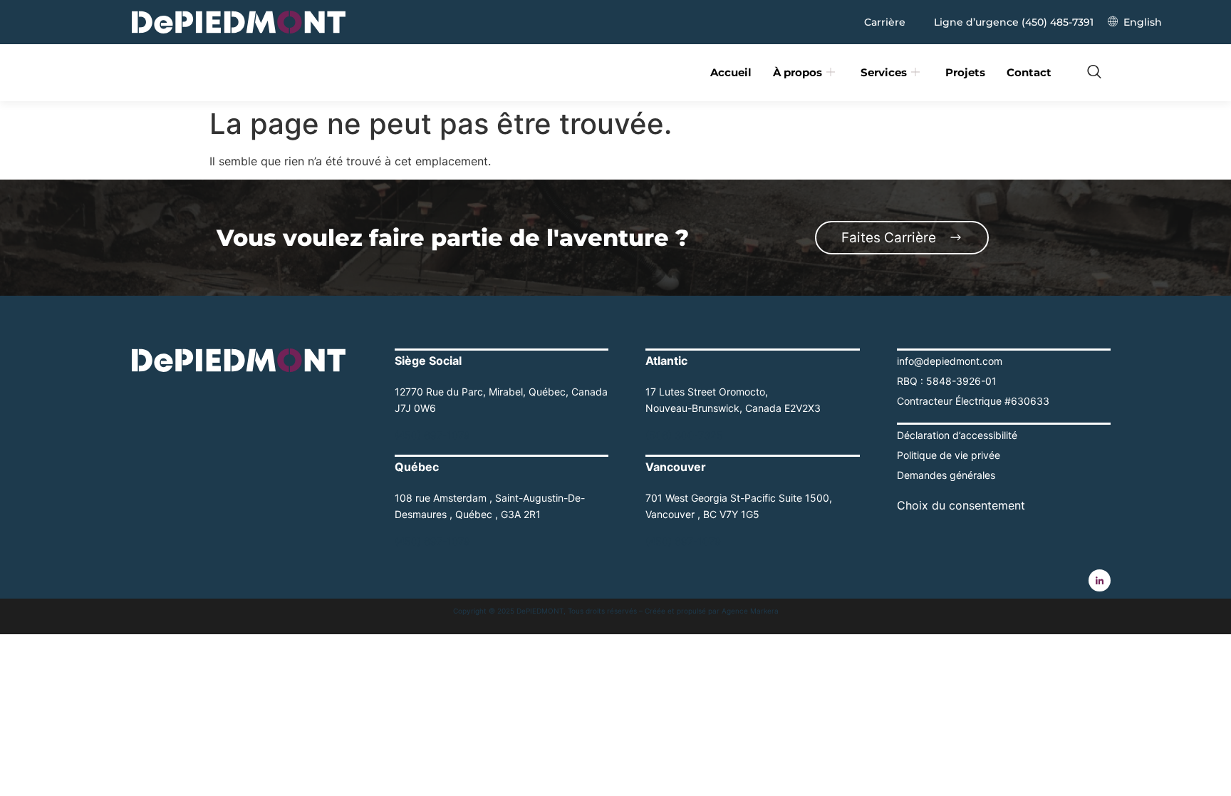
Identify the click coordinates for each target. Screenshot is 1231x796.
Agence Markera (750, 610)
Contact (1029, 72)
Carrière (884, 22)
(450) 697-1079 (432, 435)
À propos (797, 72)
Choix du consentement (961, 505)
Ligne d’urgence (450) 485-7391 (1014, 22)
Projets (965, 72)
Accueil (731, 72)
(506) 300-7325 (684, 435)
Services (884, 72)
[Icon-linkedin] (1100, 580)
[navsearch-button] (1094, 72)
